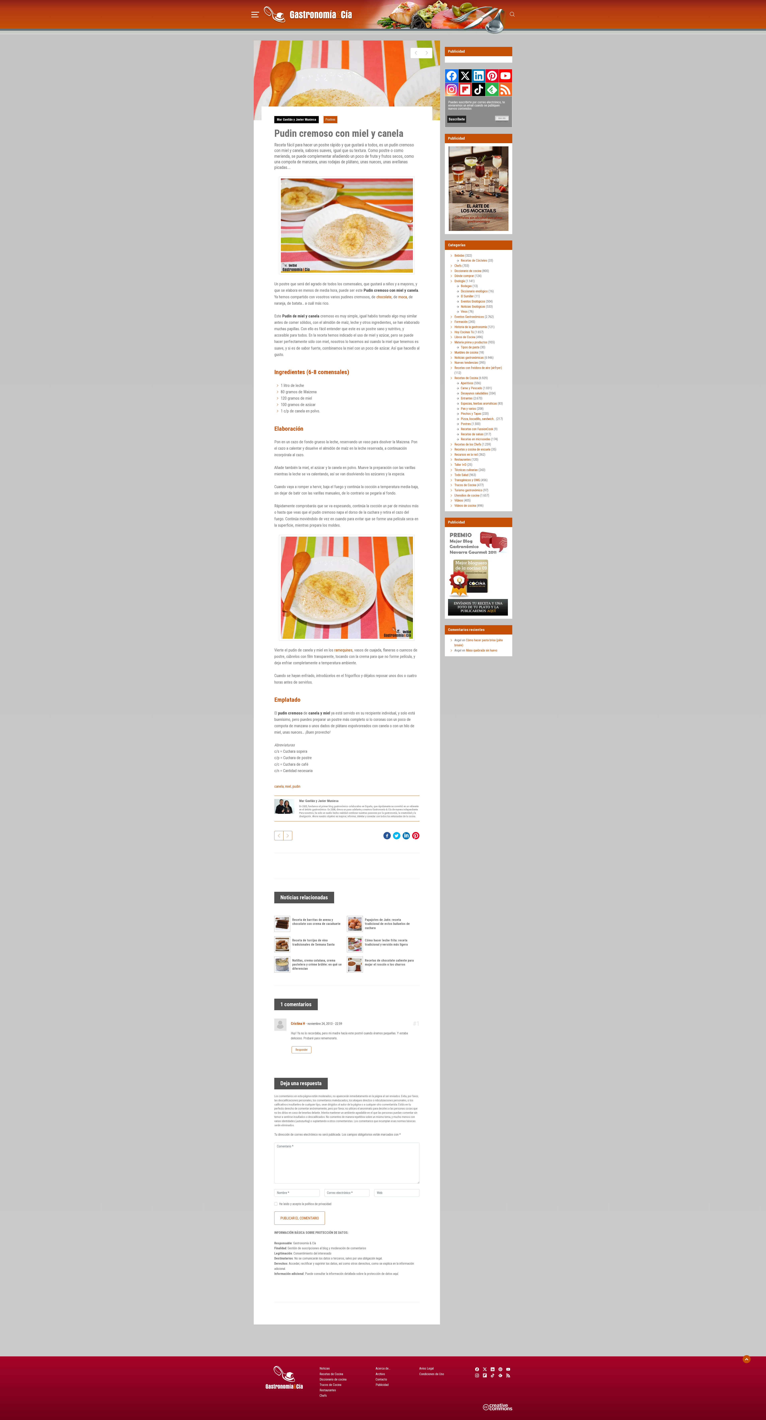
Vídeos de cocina (465, 505)
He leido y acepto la (305, 1204)
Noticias (325, 1368)
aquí (395, 1274)
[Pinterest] (500, 1369)
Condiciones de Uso (431, 1374)
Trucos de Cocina (465, 485)
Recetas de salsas (472, 434)
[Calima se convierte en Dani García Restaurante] (416, 53)
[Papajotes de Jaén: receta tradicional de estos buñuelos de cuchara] (356, 924)
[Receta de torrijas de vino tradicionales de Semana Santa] (283, 944)
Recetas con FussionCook (477, 429)
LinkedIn (478, 75)
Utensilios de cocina (466, 495)
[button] (255, 14)
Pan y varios (468, 409)
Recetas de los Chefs (467, 444)
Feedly (492, 89)
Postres (330, 119)
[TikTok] (493, 1375)
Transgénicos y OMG (467, 480)
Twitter (465, 75)
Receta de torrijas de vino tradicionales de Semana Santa (313, 942)
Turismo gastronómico (468, 490)
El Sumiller (467, 296)
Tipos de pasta (470, 347)
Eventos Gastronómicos (469, 317)
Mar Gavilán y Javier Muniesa (296, 119)
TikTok (478, 89)
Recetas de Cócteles (474, 260)
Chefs (458, 266)
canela (279, 786)
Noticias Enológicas (473, 306)
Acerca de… (383, 1368)
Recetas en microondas (475, 439)
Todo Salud (461, 475)
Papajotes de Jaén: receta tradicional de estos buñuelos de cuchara (387, 924)
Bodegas (466, 286)
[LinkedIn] (493, 1369)
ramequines (343, 650)
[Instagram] (477, 1375)
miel (288, 786)
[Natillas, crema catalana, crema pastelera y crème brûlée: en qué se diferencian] (283, 965)
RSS (505, 89)
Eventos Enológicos (473, 301)
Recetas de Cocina (466, 378)
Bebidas (459, 255)
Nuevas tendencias (466, 363)
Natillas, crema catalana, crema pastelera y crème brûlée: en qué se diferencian (317, 965)
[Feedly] (500, 1375)
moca (402, 297)
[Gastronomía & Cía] (308, 14)
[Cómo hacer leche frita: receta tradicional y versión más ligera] (356, 944)
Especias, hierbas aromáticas (479, 403)
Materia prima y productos (470, 342)
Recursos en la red (466, 454)
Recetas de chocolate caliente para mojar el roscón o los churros (389, 963)
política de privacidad (318, 1204)
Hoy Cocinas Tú (464, 332)
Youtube (505, 75)
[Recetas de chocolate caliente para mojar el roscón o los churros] (356, 965)
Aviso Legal (426, 1368)
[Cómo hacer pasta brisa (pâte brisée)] (426, 53)
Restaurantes (462, 459)
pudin (296, 786)
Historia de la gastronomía (470, 327)
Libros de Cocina (464, 337)
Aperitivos (467, 383)
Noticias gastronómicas (469, 358)
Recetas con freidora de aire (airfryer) (478, 368)
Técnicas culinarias (466, 470)
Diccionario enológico (474, 291)
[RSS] (508, 1375)
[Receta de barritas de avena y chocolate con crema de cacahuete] (283, 924)
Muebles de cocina (466, 352)
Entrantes (467, 398)
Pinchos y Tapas (471, 414)
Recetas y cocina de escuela (472, 449)
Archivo (380, 1374)
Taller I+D (460, 465)
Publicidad (382, 1385)
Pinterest (492, 75)
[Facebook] (477, 1369)
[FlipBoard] (485, 1375)
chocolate (384, 297)
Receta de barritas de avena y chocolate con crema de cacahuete (316, 922)
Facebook (451, 76)
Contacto (381, 1379)
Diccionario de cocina (467, 271)
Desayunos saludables (474, 393)
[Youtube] (508, 1369)
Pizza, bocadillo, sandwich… (478, 419)
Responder (302, 1049)
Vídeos (458, 500)
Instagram (451, 89)
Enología (459, 281)
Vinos (464, 311)
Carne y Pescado (471, 388)
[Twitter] (485, 1369)
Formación (461, 322)
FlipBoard (465, 89)
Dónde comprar (464, 276)
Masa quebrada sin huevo (481, 650)
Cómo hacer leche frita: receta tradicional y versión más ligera (386, 942)
